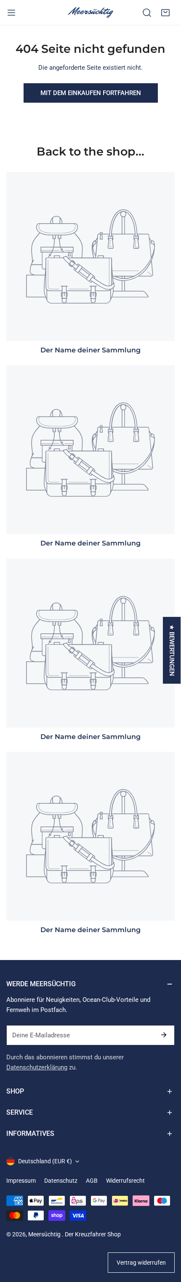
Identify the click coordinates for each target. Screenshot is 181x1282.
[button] (165, 12)
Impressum (21, 1180)
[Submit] (164, 1035)
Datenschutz (60, 1180)
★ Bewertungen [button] (172, 650)
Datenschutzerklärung (36, 1067)
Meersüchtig (45, 1234)
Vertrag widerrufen (141, 1262)
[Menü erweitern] (11, 12)
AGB (92, 1180)
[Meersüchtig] (90, 12)
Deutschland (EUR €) (45, 1161)
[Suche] (147, 12)
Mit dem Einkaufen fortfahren (90, 93)
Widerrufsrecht (125, 1180)
